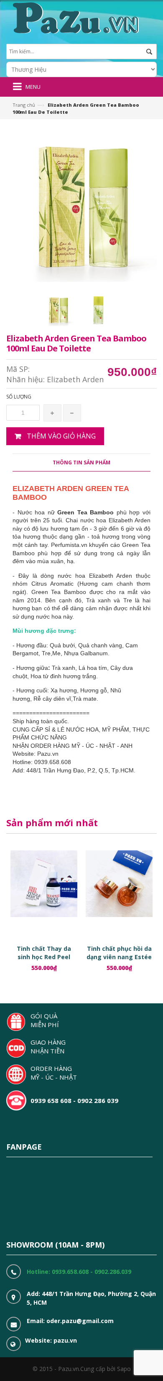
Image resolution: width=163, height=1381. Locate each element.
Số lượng (18, 396)
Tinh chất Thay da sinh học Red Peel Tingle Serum (44, 957)
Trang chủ (24, 105)
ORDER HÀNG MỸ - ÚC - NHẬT (54, 1072)
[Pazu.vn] (74, 17)
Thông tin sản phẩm (81, 462)
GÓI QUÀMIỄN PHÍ (45, 1020)
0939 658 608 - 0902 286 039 (74, 1100)
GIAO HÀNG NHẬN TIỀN (48, 1046)
